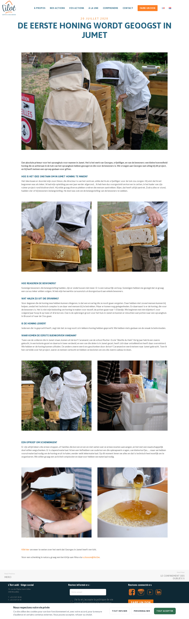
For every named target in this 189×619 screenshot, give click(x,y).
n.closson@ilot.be (91, 557)
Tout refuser (119, 611)
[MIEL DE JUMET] (56, 237)
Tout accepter (165, 611)
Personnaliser (142, 611)
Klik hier (25, 549)
